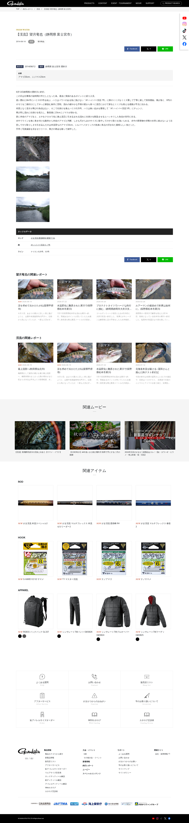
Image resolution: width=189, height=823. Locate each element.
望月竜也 (41, 41)
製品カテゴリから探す (54, 754)
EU (32, 758)
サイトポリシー (125, 773)
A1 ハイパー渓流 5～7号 (40, 245)
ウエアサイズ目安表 (53, 773)
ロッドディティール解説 (55, 776)
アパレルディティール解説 (56, 784)
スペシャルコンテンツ (92, 774)
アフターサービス (52, 765)
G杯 (85, 754)
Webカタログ (50, 788)
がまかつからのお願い (128, 761)
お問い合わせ (124, 758)
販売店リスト (50, 761)
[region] (94, 436)
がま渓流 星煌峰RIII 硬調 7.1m (43, 238)
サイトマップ (124, 769)
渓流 (31, 41)
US (26, 758)
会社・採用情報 (161, 754)
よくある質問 (124, 754)
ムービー (86, 770)
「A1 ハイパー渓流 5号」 (120, 108)
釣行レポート (88, 766)
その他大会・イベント (93, 758)
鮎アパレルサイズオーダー (56, 769)
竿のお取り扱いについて (128, 765)
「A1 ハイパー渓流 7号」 (95, 100)
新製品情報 (49, 758)
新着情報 (86, 762)
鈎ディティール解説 (53, 780)
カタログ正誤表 (51, 791)
